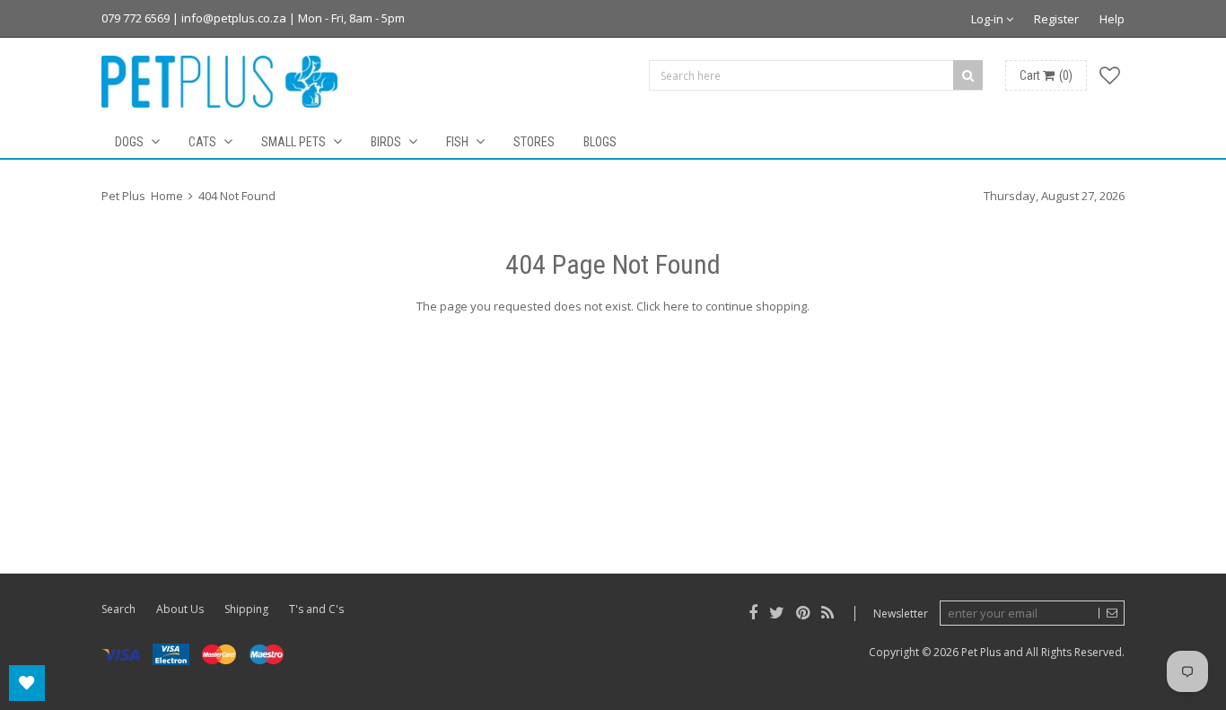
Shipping (246, 609)
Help (1112, 19)
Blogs (600, 142)
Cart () (1046, 75)
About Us (180, 609)
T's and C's (316, 609)
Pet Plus (981, 652)
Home (167, 196)
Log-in (988, 19)
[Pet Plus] (219, 82)
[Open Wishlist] (27, 683)
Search (118, 609)
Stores (534, 142)
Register (1056, 19)
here (676, 306)
